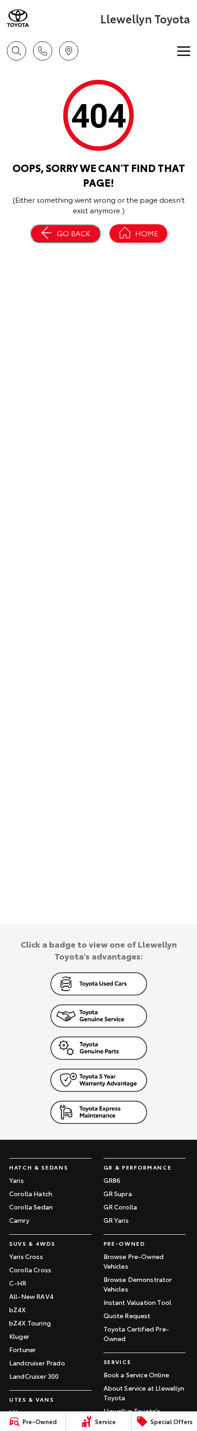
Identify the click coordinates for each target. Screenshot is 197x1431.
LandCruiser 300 (34, 1376)
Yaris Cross (26, 1256)
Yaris (16, 1180)
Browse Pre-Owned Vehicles (134, 1261)
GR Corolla (120, 1206)
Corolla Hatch (30, 1193)
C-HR (18, 1282)
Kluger (19, 1336)
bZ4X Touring (30, 1322)
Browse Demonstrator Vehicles (138, 1284)
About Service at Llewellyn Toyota (144, 1392)
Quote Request (127, 1315)
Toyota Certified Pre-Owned (136, 1333)
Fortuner (22, 1349)
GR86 (112, 1180)
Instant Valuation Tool (138, 1302)
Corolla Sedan (31, 1206)
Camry (19, 1220)
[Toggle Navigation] (183, 51)
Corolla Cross (30, 1269)
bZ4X (17, 1309)
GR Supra (118, 1193)
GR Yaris (116, 1220)
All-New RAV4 (31, 1296)
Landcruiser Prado (37, 1362)
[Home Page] (52, 18)
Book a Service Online (136, 1374)
